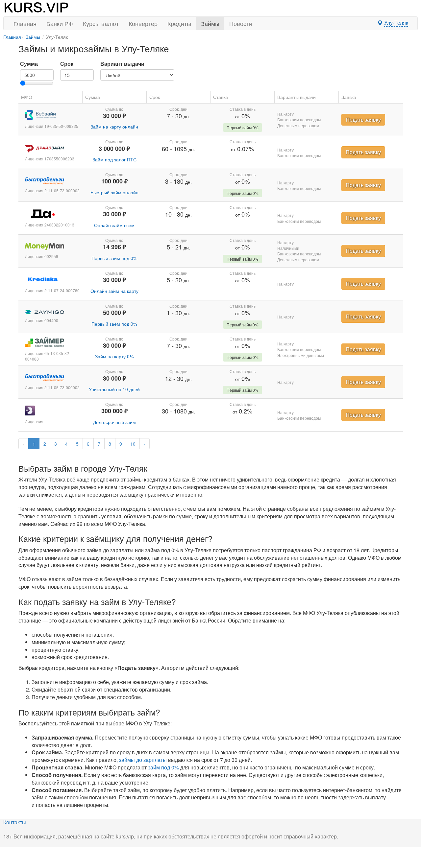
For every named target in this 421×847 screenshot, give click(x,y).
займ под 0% (163, 767)
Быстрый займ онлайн (114, 192)
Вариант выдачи (122, 63)
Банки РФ (59, 23)
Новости (240, 23)
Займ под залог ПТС (114, 159)
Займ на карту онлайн (114, 126)
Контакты (14, 822)
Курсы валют (101, 23)
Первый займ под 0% (114, 258)
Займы (210, 23)
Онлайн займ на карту (114, 291)
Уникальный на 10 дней (114, 389)
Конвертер (143, 23)
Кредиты (179, 23)
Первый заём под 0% (114, 323)
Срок (66, 63)
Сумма (29, 63)
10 (133, 443)
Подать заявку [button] (363, 119)
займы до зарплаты (143, 760)
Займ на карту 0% (114, 356)
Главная (25, 23)
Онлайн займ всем (114, 225)
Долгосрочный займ (114, 422)
